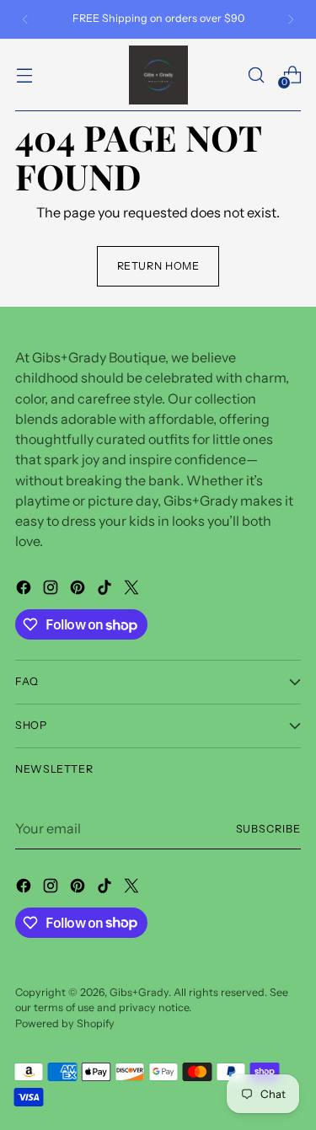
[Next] (290, 19)
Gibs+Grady (139, 992)
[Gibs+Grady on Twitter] (133, 590)
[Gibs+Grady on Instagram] (52, 590)
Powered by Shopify (65, 1023)
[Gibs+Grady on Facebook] (25, 590)
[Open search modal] (255, 74)
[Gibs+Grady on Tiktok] (106, 590)
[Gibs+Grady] (158, 75)
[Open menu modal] (24, 74)
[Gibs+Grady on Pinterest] (79, 590)
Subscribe (268, 828)
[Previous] (25, 19)
